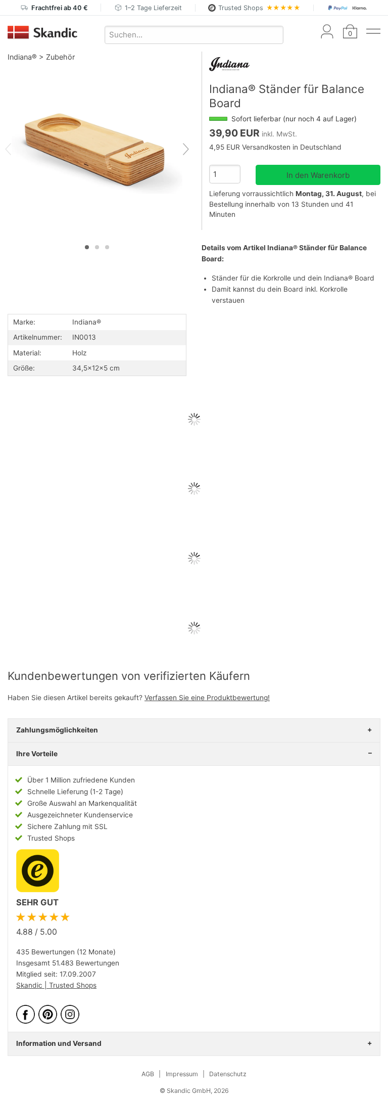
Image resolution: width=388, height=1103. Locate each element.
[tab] (87, 247)
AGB (147, 1074)
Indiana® (22, 57)
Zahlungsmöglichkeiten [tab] (57, 730)
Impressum (182, 1074)
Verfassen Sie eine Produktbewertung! (207, 698)
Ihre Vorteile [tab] (37, 754)
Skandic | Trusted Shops (56, 985)
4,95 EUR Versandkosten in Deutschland (275, 147)
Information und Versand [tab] (59, 1043)
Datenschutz (228, 1074)
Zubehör (60, 57)
